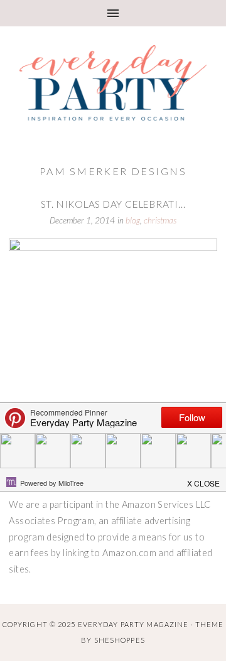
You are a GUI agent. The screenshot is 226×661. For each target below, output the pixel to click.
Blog (133, 220)
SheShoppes (119, 640)
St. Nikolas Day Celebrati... (113, 204)
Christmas (160, 220)
